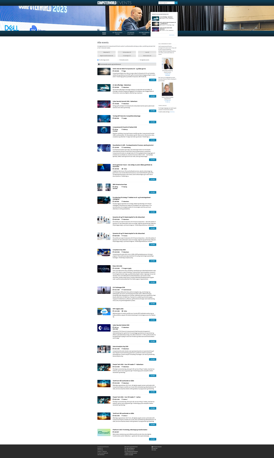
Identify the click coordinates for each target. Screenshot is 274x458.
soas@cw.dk (167, 73)
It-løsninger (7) (127, 55)
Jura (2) (147, 52)
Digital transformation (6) (106, 55)
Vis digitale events (144, 60)
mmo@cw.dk (167, 100)
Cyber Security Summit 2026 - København (125, 101)
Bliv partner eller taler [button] (130, 33)
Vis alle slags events (104, 60)
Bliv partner (154, 448)
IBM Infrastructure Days (120, 184)
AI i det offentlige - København (122, 85)
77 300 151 (167, 102)
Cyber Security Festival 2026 (121, 325)
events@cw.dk (104, 453)
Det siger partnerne (129, 450)
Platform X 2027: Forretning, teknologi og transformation (130, 430)
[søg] (176, 2)
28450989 (167, 75)
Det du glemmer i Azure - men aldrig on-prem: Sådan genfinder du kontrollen (132, 165)
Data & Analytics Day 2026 (120, 346)
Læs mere (152, 80)
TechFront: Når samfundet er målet (123, 381)
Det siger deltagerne (130, 448)
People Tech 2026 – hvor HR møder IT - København (128, 364)
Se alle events (104, 33)
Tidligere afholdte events (131, 453)
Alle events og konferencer (131, 446)
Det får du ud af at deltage (117, 33)
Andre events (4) (147, 55)
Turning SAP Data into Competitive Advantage (126, 116)
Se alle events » (172, 35)
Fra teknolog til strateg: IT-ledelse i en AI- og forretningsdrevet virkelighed (132, 198)
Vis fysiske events (123, 60)
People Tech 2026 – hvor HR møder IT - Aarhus (126, 397)
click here (172, 111)
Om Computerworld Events (144, 33)
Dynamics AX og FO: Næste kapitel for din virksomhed (129, 217)
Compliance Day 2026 (119, 250)
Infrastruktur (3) (127, 52)
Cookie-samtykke (129, 454)
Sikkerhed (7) (106, 52)
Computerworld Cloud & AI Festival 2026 (125, 127)
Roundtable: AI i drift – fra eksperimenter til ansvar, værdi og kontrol (133, 145)
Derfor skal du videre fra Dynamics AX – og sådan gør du (129, 69)
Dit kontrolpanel (157, 446)
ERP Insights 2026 (118, 309)
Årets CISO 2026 (117, 266)
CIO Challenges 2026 (119, 287)
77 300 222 (104, 451)
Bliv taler (154, 450)
